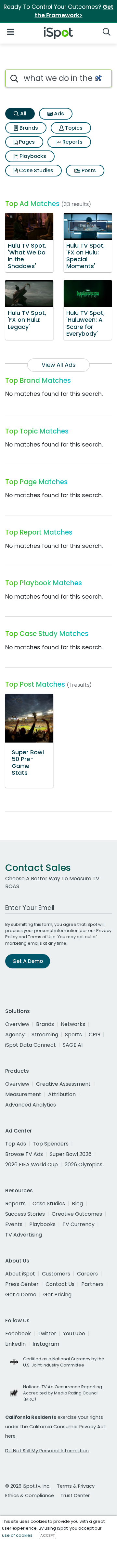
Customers (56, 1273)
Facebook (18, 1333)
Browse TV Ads (24, 1154)
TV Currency (78, 1224)
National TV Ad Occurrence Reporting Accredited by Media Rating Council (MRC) (62, 1393)
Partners (92, 1284)
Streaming (45, 1034)
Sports (73, 1034)
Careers (87, 1273)
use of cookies (17, 1535)
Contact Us (60, 1284)
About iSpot (20, 1273)
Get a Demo (20, 1294)
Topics (73, 128)
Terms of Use (42, 936)
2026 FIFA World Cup (31, 1164)
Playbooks (32, 156)
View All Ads (59, 365)
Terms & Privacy (76, 1486)
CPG (94, 1034)
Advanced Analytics (30, 1104)
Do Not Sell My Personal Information (47, 1450)
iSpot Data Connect (30, 1045)
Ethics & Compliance (29, 1495)
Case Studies (35, 170)
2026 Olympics (83, 1164)
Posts (88, 170)
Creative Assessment (63, 1084)
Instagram (45, 1344)
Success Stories (25, 1214)
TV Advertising (23, 1234)
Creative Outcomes (77, 1214)
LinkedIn (15, 1344)
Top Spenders (51, 1143)
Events (13, 1224)
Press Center (22, 1284)
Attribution (62, 1094)
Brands (28, 128)
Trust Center (75, 1495)
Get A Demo (27, 961)
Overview (17, 1024)
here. (11, 1436)
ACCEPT (47, 1535)
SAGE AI (73, 1045)
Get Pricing (57, 1294)
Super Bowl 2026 (71, 1154)
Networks (73, 1024)
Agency (15, 1034)
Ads (58, 113)
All (22, 113)
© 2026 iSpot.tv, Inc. (27, 1486)
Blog (77, 1203)
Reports (72, 142)
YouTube (74, 1333)
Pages (26, 142)
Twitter (47, 1333)
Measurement (23, 1094)
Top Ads (15, 1143)
